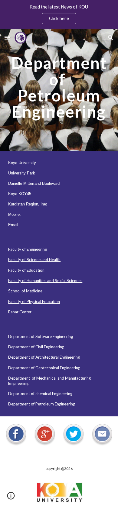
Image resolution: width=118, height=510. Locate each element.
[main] (59, 89)
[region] (59, 14)
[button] (7, 37)
